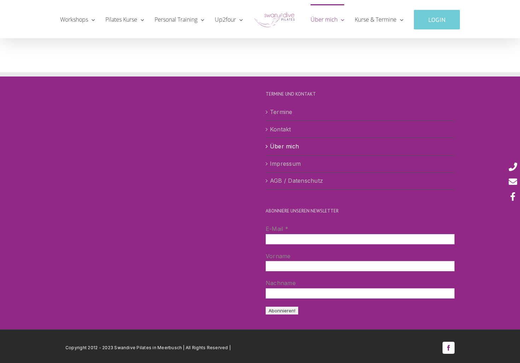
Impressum (285, 163)
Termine (281, 111)
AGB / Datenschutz (296, 180)
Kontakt (280, 129)
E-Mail (277, 228)
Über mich (284, 146)
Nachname (281, 283)
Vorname (278, 256)
